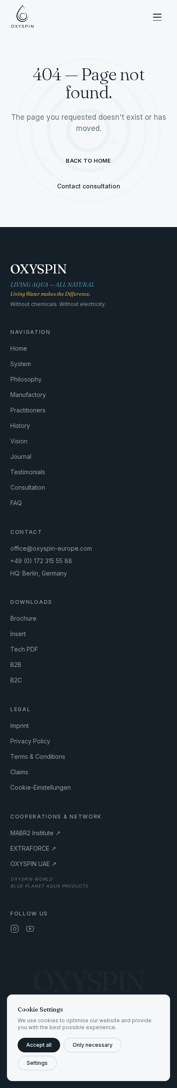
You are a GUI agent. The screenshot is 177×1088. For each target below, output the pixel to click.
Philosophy (26, 379)
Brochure (23, 618)
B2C (16, 680)
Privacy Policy (30, 741)
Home (18, 348)
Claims (19, 772)
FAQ (16, 502)
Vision (18, 441)
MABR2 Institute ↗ (35, 832)
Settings (37, 1063)
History (20, 425)
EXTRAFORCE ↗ (33, 848)
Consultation (27, 487)
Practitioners (28, 410)
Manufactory (28, 394)
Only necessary (93, 1045)
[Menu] (157, 17)
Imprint (19, 725)
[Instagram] (14, 928)
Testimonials (27, 472)
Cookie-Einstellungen (40, 787)
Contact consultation (88, 186)
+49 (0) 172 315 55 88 (41, 560)
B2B (15, 664)
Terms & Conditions (37, 756)
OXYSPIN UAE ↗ (33, 863)
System (20, 363)
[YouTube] (30, 928)
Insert (18, 633)
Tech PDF (24, 649)
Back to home (88, 160)
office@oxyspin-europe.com (51, 548)
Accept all (39, 1045)
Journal (20, 456)
